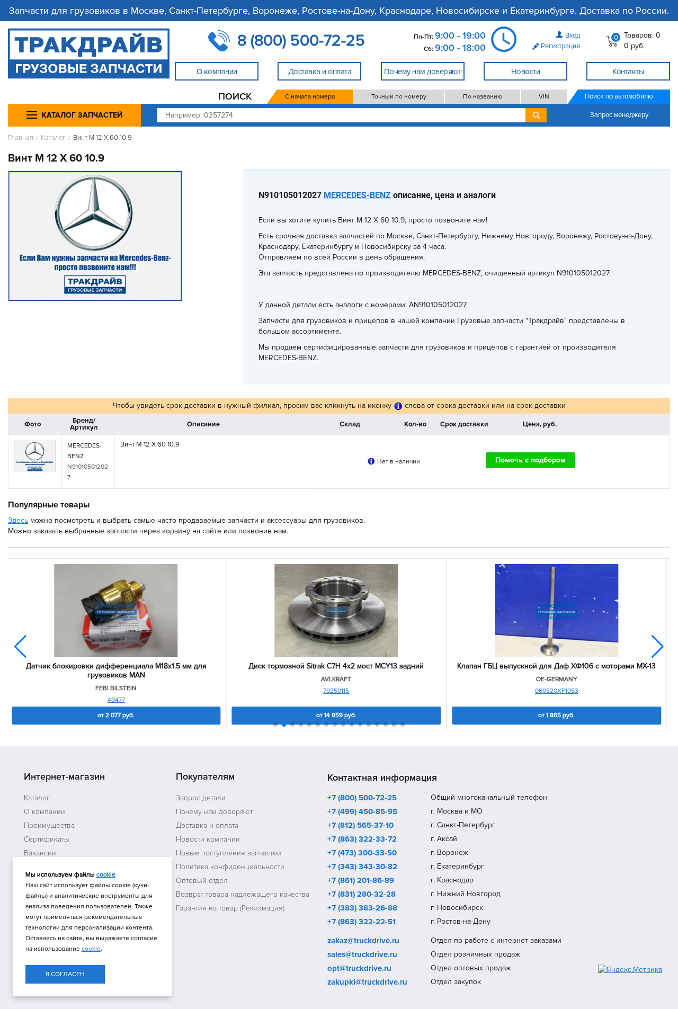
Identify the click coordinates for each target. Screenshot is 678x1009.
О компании (44, 811)
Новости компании (208, 839)
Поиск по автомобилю (619, 96)
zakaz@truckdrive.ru (363, 941)
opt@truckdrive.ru (359, 969)
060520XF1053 (556, 691)
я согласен (65, 974)
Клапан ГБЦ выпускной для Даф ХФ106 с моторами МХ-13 (556, 666)
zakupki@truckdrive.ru (367, 982)
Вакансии (40, 853)
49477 (116, 700)
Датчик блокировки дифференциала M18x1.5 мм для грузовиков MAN (116, 671)
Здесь (18, 520)
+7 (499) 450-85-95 (362, 812)
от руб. (116, 715)
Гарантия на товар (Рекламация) (230, 908)
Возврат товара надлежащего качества (242, 894)
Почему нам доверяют (214, 811)
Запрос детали (201, 797)
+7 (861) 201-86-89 (360, 881)
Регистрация (560, 46)
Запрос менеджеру (619, 115)
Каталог (53, 138)
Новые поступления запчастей (228, 853)
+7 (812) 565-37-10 (360, 826)
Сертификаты (46, 839)
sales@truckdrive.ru (362, 955)
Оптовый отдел (202, 880)
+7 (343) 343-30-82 (362, 867)
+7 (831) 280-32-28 (361, 894)
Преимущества (49, 825)
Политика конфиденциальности (230, 866)
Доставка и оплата (207, 825)
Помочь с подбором (530, 460)
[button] (657, 646)
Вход (572, 35)
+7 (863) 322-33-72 (362, 839)
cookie (105, 875)
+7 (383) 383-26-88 (362, 908)
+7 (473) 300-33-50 (362, 853)
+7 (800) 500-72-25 (362, 798)
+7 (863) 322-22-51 (361, 922)
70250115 (336, 691)
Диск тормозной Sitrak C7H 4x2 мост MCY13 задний (336, 666)
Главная (20, 138)
